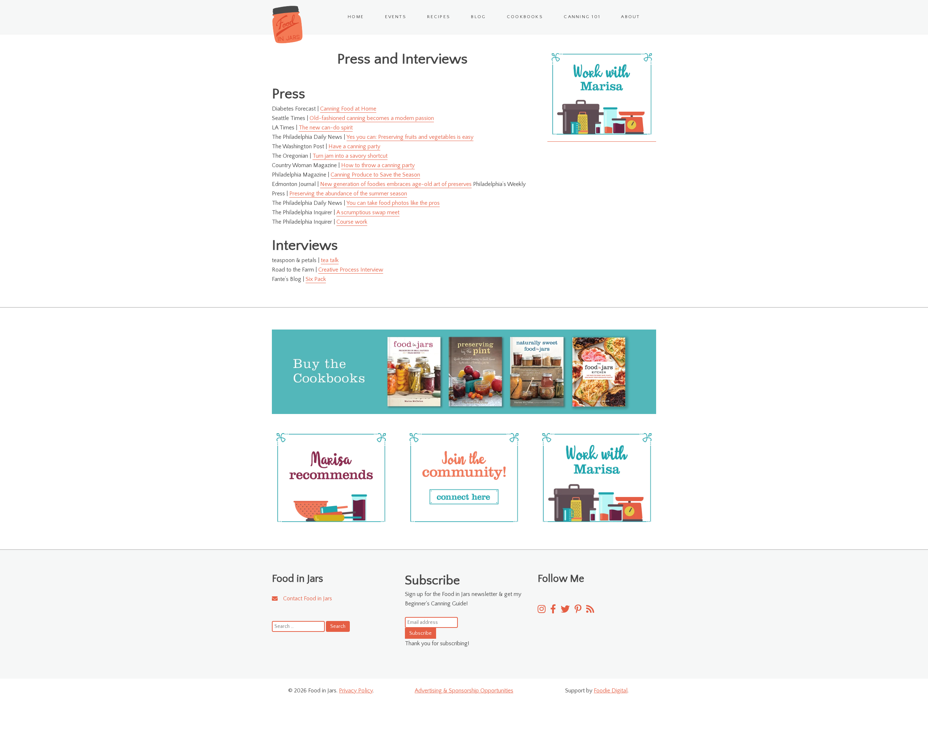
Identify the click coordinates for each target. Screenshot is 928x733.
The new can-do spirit (326, 127)
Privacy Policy (356, 690)
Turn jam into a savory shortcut (350, 156)
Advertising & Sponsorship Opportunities (464, 690)
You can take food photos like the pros (393, 203)
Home (356, 16)
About (630, 16)
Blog (478, 16)
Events (395, 16)
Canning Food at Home (348, 108)
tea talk (330, 260)
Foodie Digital (610, 690)
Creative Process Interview (350, 269)
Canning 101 (582, 16)
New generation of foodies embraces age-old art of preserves (396, 184)
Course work (351, 222)
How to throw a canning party (378, 165)
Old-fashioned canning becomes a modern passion (372, 118)
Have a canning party (354, 146)
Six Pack (316, 279)
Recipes (438, 16)
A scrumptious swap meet (367, 212)
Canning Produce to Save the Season (375, 174)
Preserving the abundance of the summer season (348, 193)
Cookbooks (525, 16)
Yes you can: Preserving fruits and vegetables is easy (410, 137)
